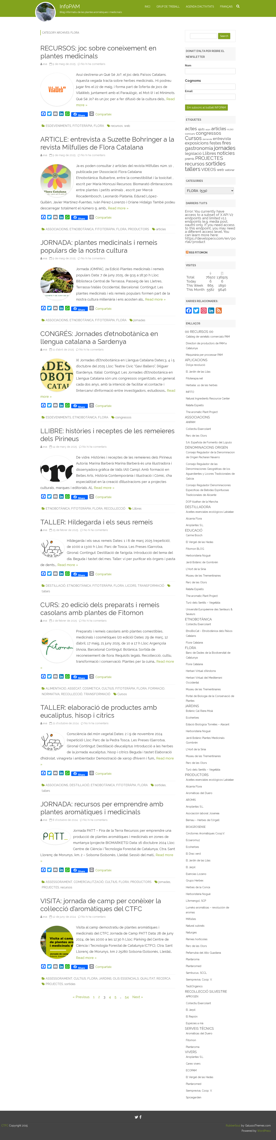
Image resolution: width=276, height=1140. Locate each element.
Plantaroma (192, 959)
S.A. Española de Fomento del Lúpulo (209, 442)
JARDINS (105, 978)
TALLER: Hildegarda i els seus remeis (96, 522)
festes (215, 143)
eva (45, 63)
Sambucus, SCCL (196, 972)
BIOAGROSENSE (196, 826)
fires (226, 143)
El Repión (192, 1016)
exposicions (197, 143)
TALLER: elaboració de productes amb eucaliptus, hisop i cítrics (98, 711)
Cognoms (193, 81)
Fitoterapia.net (194, 378)
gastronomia (199, 148)
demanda (207, 139)
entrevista (222, 138)
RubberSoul (233, 1125)
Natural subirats (195, 925)
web (127, 126)
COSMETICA (91, 688)
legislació (193, 153)
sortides (160, 785)
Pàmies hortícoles (196, 939)
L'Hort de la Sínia (196, 569)
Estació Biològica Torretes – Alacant (207, 724)
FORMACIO (156, 688)
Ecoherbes (192, 717)
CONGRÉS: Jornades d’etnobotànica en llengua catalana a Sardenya (99, 337)
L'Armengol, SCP (196, 900)
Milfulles (191, 918)
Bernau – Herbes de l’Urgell (202, 820)
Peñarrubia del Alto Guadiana (203, 952)
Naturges (191, 932)
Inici (147, 6)
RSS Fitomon (198, 252)
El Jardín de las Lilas (198, 371)
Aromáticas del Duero (199, 793)
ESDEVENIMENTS (58, 126)
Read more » (118, 208)
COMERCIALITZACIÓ (89, 882)
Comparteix (103, 114)
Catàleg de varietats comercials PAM (208, 336)
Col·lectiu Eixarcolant (198, 428)
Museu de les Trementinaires (203, 575)
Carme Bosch (194, 535)
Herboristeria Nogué (198, 555)
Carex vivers (193, 1063)
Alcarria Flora (194, 518)
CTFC (5, 1125)
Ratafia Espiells (195, 405)
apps (208, 129)
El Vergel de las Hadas (199, 542)
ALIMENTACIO (56, 688)
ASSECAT (74, 688)
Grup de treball (168, 6)
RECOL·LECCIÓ (114, 508)
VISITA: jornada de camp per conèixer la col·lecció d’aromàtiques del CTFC (100, 905)
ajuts (201, 129)
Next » (137, 997)
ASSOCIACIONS (57, 229)
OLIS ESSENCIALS (126, 978)
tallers (46, 591)
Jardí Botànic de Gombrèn (202, 562)
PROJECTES (50, 887)
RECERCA (163, 978)
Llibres (137, 508)
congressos (123, 417)
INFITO (190, 391)
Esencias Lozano (196, 873)
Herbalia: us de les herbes (201, 385)
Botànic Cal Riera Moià (199, 710)
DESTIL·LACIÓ (56, 585)
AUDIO (230, 129)
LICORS (130, 585)
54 (127, 997)
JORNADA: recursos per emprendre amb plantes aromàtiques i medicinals (101, 808)
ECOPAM (191, 1070)
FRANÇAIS (226, 6)
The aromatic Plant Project (202, 412)
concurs (190, 133)
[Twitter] (136, 1117)
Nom (188, 65)
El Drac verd (193, 853)
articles (161, 229)
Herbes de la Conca (198, 887)
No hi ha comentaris (93, 63)
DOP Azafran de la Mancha (202, 501)
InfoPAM (70, 6)
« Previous (81, 997)
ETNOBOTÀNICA (81, 229)
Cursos (122, 694)
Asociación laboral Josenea (202, 813)
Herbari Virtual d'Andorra (201, 670)
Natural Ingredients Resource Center (208, 398)
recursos (117, 126)
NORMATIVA (51, 694)
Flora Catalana (194, 642)
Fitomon (191, 1040)
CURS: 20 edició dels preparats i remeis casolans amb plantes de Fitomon (99, 609)
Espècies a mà (194, 1023)
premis (189, 159)
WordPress (263, 1130)
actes (191, 128)
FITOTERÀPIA (82, 126)
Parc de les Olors (196, 435)
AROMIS (191, 799)
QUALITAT (147, 978)
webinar (230, 169)
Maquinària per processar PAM (204, 354)
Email (189, 91)
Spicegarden (193, 1097)
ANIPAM (190, 422)
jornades (139, 320)
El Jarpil (190, 867)
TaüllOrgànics (194, 986)
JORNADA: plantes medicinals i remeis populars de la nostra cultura (98, 246)
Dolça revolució (195, 364)
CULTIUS (108, 688)
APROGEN (192, 996)
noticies (226, 153)
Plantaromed (193, 966)
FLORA (99, 126)
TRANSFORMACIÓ (151, 585)
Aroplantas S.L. (195, 525)
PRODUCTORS (138, 229)
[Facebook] (140, 1117)
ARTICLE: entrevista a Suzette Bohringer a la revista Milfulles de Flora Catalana (107, 143)
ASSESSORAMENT (59, 882)
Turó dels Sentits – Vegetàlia (203, 602)
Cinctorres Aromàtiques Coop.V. (205, 833)
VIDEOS (208, 169)
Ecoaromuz (193, 840)
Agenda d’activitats (200, 6)
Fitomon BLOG (195, 548)
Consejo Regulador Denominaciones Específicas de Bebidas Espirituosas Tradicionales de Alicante (208, 490)
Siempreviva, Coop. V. (199, 979)
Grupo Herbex (194, 880)
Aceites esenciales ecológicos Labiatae (210, 511)
